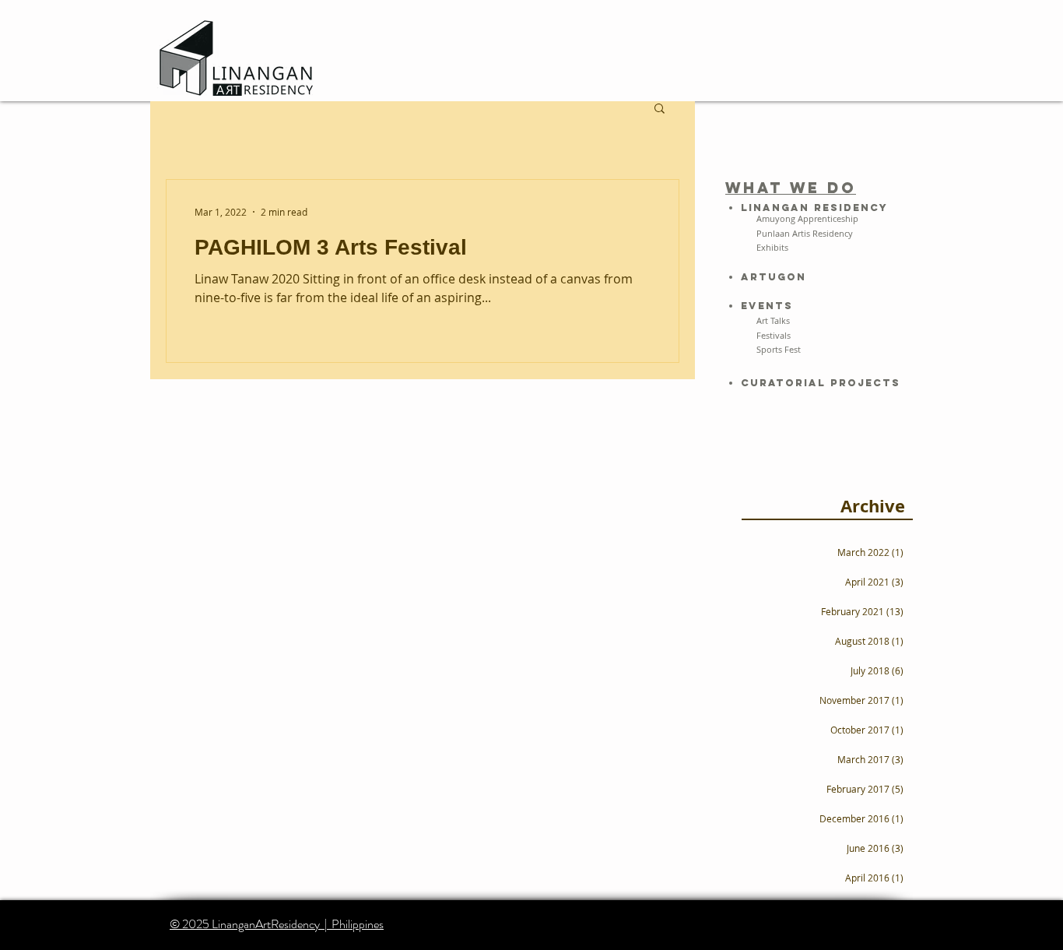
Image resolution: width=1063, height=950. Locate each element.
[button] (659, 109)
